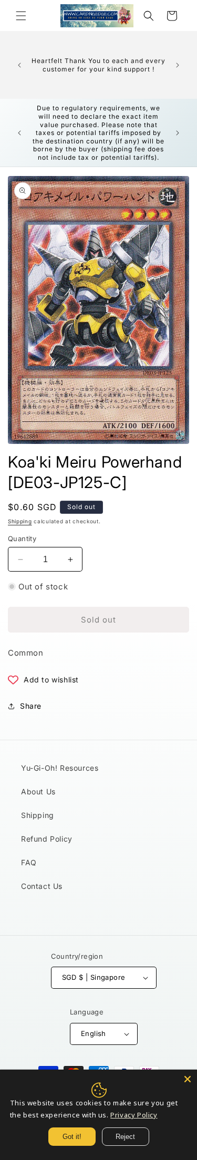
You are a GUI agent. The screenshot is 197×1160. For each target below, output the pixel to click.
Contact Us (42, 886)
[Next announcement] (177, 65)
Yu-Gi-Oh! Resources (59, 767)
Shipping (20, 521)
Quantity (22, 538)
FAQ (29, 862)
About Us (38, 791)
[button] (21, 15)
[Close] (187, 1079)
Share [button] (31, 705)
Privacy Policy (133, 1115)
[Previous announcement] (19, 65)
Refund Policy (46, 838)
